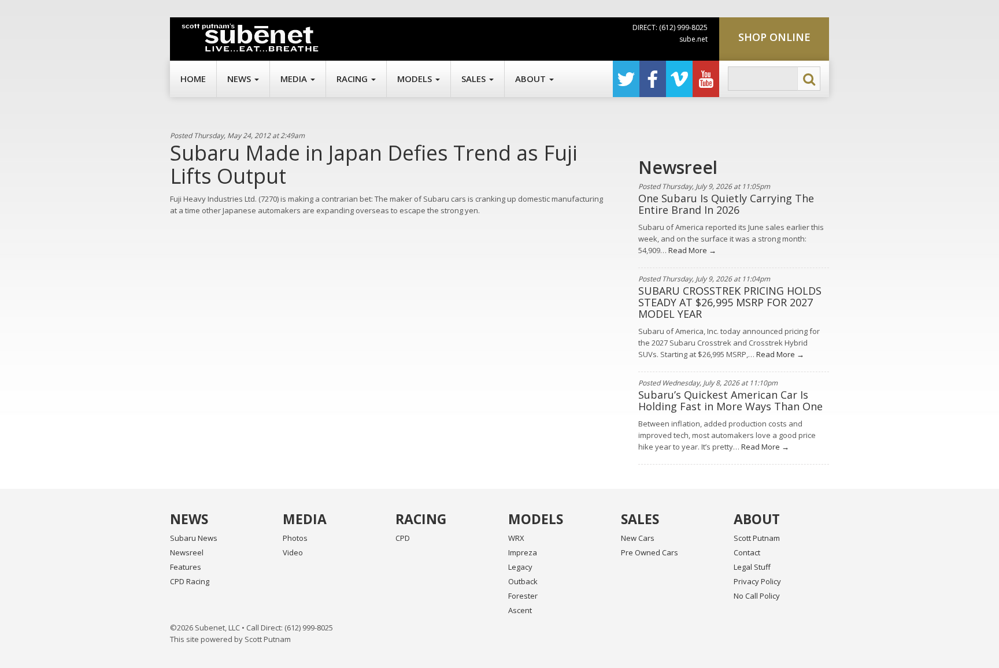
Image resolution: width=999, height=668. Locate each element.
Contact (747, 552)
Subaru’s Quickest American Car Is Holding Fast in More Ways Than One (730, 400)
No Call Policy (757, 596)
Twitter (626, 79)
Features (185, 567)
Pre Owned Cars (649, 552)
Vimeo (679, 79)
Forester (523, 596)
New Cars (637, 538)
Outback (523, 581)
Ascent (520, 610)
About (531, 78)
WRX (516, 538)
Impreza (522, 552)
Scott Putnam (757, 538)
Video (293, 552)
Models (415, 78)
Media (294, 78)
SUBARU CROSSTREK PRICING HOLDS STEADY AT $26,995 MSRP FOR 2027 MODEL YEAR (730, 302)
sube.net (693, 39)
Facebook (652, 79)
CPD (402, 538)
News (240, 78)
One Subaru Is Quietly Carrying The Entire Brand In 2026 (726, 204)
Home (193, 78)
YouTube (706, 79)
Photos (295, 538)
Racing (353, 78)
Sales (474, 78)
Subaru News (193, 538)
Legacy (520, 567)
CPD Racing (189, 581)
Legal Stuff (752, 567)
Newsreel (187, 552)
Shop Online (774, 37)
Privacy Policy (757, 581)
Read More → (691, 250)
